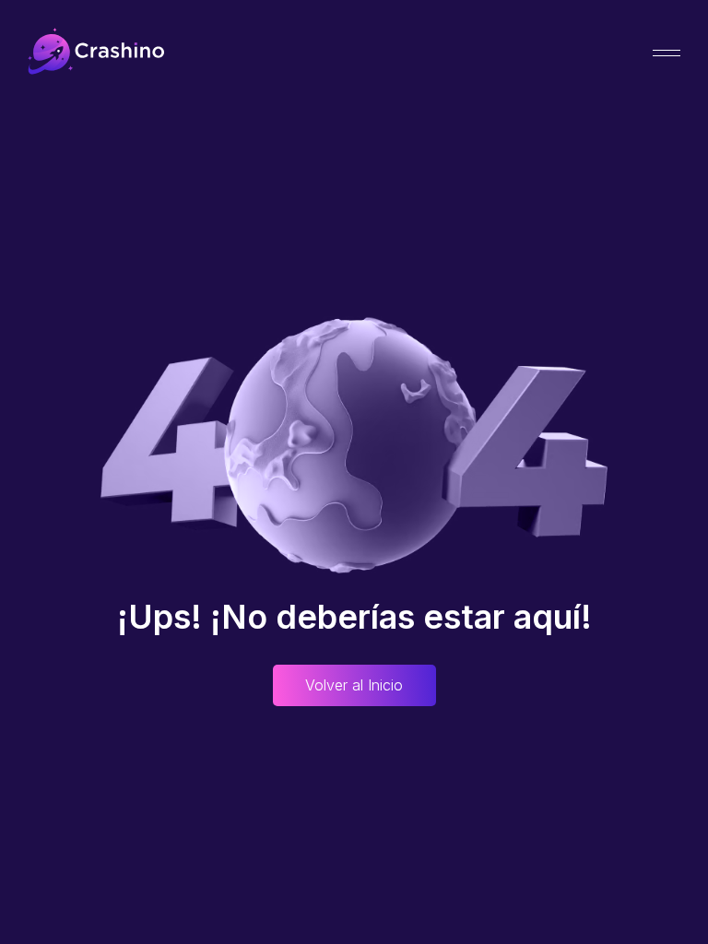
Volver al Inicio (354, 685)
